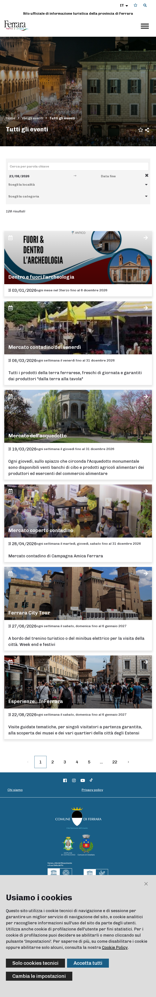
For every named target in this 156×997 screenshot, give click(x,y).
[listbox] (78, 184)
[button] (124, 5)
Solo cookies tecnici (35, 963)
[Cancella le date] (146, 175)
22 (114, 762)
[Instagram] (73, 780)
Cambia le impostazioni (39, 976)
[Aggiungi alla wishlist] (140, 129)
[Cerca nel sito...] (145, 5)
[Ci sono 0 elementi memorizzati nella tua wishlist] (135, 5)
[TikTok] (91, 780)
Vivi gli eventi (32, 118)
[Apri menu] (145, 26)
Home (10, 118)
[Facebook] (65, 780)
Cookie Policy (115, 947)
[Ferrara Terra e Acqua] (18, 26)
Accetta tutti (88, 963)
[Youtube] (82, 780)
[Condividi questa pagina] (147, 129)
